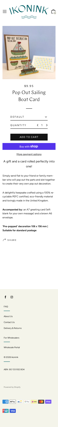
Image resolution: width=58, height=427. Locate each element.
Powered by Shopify (12, 387)
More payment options (29, 154)
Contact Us (9, 322)
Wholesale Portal (12, 347)
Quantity (18, 125)
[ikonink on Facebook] (5, 297)
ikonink (14, 357)
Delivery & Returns (13, 328)
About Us (8, 316)
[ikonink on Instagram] (11, 297)
